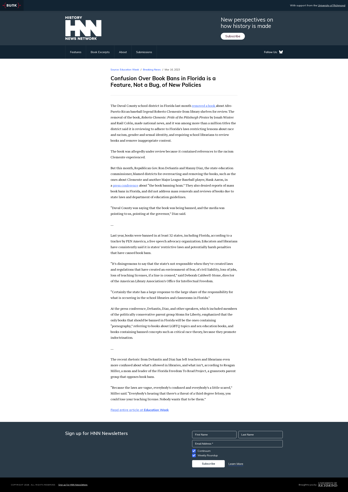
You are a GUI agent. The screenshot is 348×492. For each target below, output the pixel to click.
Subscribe (232, 36)
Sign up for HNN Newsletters (73, 484)
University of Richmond (331, 5)
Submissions (144, 52)
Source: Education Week (125, 69)
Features (75, 52)
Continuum (204, 451)
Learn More (235, 464)
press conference (125, 185)
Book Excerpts (100, 52)
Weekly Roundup (208, 455)
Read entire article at (140, 410)
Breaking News (152, 69)
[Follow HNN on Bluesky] (281, 52)
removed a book (204, 105)
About (123, 52)
